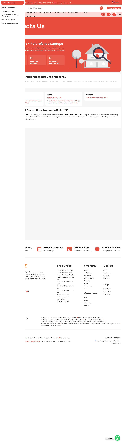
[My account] (103, 14)
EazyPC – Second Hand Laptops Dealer (27, 341)
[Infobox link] (114, 8)
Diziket (68, 341)
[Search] (101, 8)
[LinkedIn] (27, 291)
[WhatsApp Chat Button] (117, 438)
